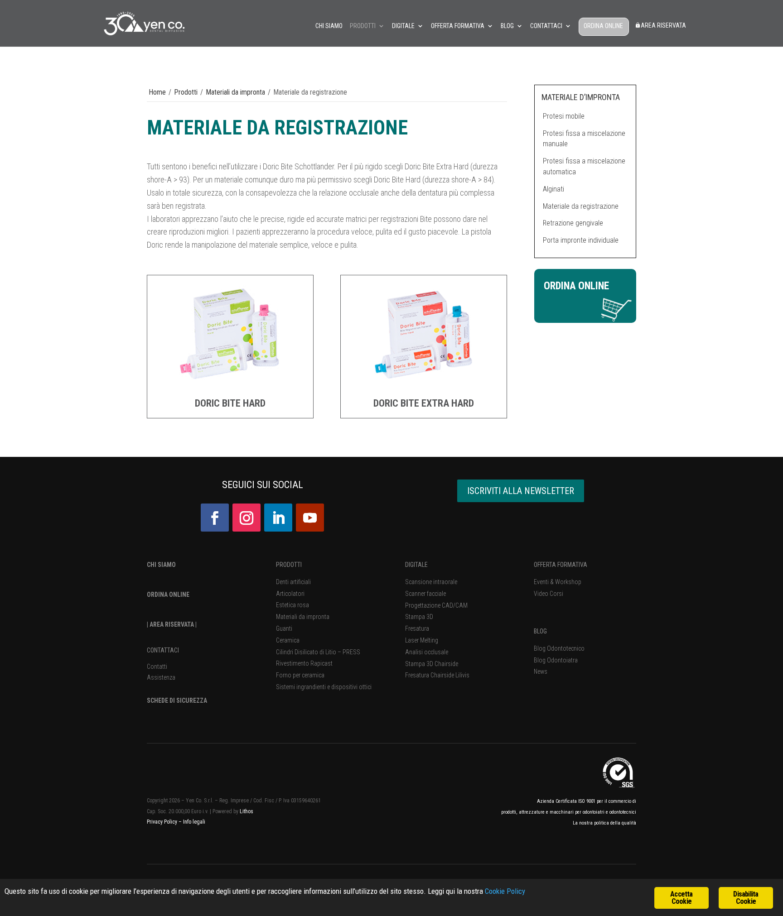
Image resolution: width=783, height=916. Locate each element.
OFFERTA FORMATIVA (560, 564)
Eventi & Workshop (557, 581)
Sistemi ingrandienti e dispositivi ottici (324, 687)
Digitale (403, 26)
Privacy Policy (163, 822)
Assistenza (161, 677)
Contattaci (546, 26)
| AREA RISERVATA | (172, 624)
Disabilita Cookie (745, 898)
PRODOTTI (289, 564)
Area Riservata (663, 25)
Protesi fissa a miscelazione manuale (584, 139)
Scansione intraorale (431, 581)
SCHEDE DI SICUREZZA (177, 700)
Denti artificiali (293, 581)
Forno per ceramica (300, 675)
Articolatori (290, 593)
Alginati (553, 189)
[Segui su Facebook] (215, 518)
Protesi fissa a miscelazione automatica (584, 166)
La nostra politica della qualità (604, 823)
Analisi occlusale (426, 652)
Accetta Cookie (681, 898)
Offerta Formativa (457, 26)
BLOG (540, 631)
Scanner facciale (425, 593)
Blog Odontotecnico (559, 648)
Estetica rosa (292, 605)
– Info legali (192, 822)
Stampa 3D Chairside (431, 663)
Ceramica (288, 640)
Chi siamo (329, 26)
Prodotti (363, 26)
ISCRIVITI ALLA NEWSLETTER (520, 490)
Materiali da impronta (235, 92)
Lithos (246, 811)
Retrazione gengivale (573, 223)
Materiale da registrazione (581, 206)
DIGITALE (416, 564)
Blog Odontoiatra (556, 660)
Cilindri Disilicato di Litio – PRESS (318, 652)
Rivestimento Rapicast (304, 663)
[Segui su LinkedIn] (278, 518)
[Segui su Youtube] (310, 518)
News (540, 671)
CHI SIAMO (161, 564)
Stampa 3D (419, 616)
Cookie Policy (505, 891)
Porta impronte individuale (581, 240)
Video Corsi (548, 593)
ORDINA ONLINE (603, 26)
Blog (507, 26)
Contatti (157, 666)
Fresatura (417, 628)
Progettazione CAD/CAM (436, 605)
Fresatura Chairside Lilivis (437, 675)
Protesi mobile (564, 116)
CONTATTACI (163, 650)
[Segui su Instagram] (246, 518)
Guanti (284, 628)
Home (157, 92)
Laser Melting (421, 640)
